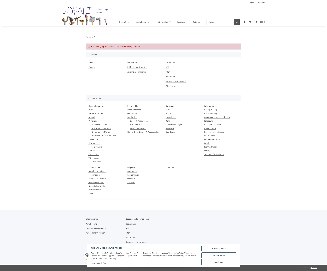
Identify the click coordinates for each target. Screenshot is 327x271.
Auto (168, 110)
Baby (91, 110)
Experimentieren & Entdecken (217, 117)
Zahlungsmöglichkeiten (137, 67)
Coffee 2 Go (93, 139)
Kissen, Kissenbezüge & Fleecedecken (143, 132)
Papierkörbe (171, 117)
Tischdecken (94, 154)
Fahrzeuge (208, 121)
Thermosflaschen (96, 150)
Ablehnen (218, 262)
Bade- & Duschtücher (139, 121)
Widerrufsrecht (172, 86)
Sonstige (208, 150)
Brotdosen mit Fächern (101, 132)
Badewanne (132, 171)
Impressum (95, 263)
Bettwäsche (132, 113)
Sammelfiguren (210, 147)
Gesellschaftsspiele (212, 124)
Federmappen (95, 175)
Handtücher (132, 117)
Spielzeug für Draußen (214, 154)
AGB (167, 67)
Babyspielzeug (210, 110)
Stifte (91, 193)
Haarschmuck (133, 175)
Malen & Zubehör (96, 182)
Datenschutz (108, 263)
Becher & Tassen (96, 113)
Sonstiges (170, 128)
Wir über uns (132, 62)
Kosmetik (131, 178)
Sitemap (169, 72)
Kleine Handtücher (138, 128)
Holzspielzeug (210, 128)
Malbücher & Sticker (97, 178)
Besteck (92, 117)
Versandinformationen (136, 72)
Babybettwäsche (134, 110)
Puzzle (207, 143)
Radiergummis (95, 189)
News (251, 2)
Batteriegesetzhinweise (176, 81)
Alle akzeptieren (219, 249)
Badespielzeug (210, 113)
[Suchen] (237, 22)
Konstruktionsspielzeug (214, 132)
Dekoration (171, 167)
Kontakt (261, 2)
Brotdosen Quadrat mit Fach (104, 135)
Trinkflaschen (94, 158)
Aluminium (96, 161)
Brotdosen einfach (99, 124)
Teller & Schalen (95, 147)
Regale (168, 121)
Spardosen (170, 132)
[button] (244, 22)
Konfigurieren (219, 255)
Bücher (169, 113)
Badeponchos (136, 124)
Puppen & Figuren (212, 139)
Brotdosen (93, 121)
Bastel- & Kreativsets (97, 171)
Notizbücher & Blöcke (98, 186)
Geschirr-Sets (94, 143)
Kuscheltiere (209, 135)
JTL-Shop (314, 268)
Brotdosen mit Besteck (101, 128)
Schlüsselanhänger (174, 124)
